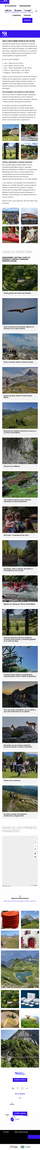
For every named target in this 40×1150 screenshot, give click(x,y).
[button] (36, 11)
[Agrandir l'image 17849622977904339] (10, 940)
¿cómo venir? (20, 1113)
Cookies (6, 1132)
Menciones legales (21, 1132)
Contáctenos (20, 1080)
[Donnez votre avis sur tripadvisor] (20, 1098)
